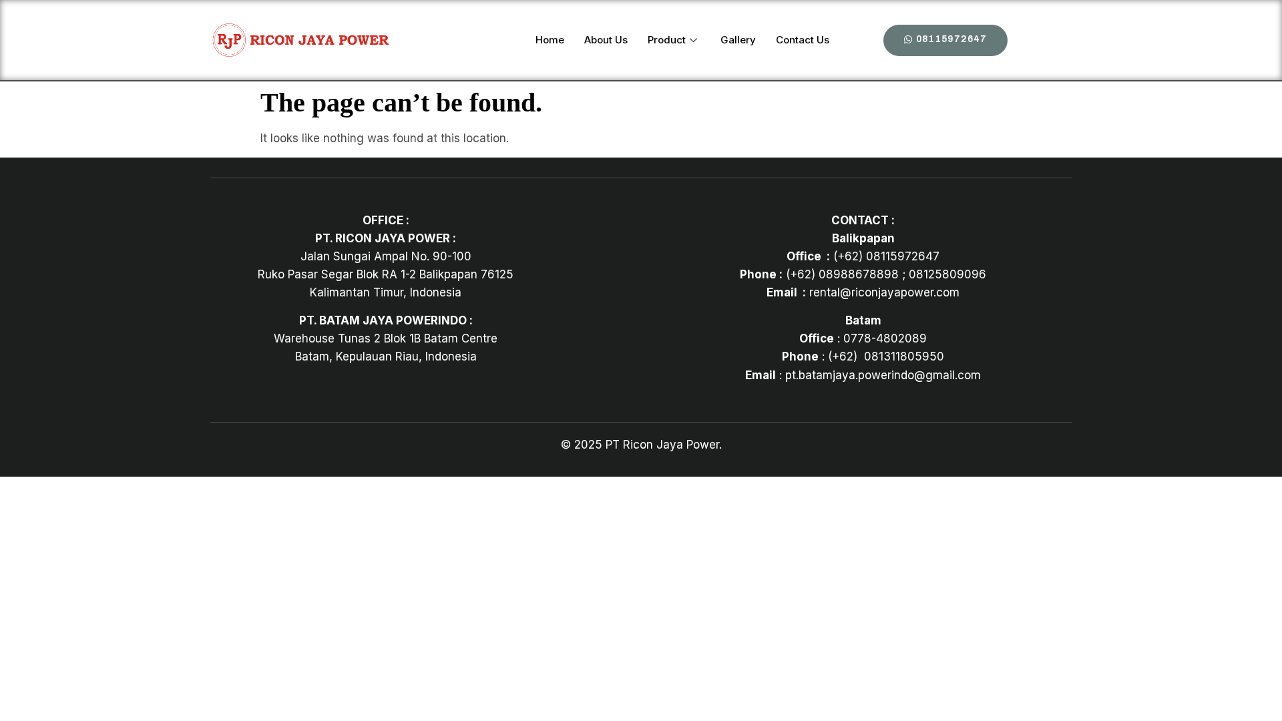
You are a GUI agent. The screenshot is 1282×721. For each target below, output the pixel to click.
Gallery (738, 39)
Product (667, 39)
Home (550, 39)
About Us (606, 39)
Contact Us (802, 39)
